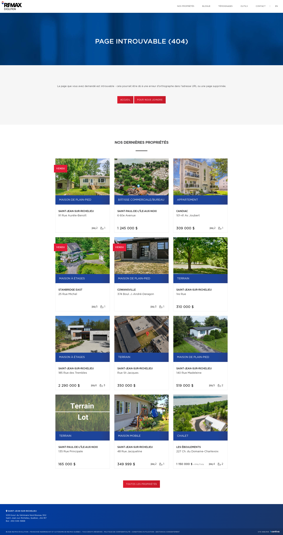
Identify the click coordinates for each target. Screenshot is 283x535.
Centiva (274, 531)
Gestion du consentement (168, 532)
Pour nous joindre (150, 100)
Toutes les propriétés (141, 484)
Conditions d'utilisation (143, 532)
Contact (261, 6)
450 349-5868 (17, 521)
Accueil (125, 100)
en (276, 6)
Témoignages (225, 6)
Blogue (206, 6)
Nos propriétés (185, 6)
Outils (244, 6)
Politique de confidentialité (117, 532)
